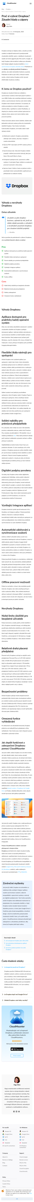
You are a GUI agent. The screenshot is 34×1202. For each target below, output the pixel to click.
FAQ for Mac (22, 1162)
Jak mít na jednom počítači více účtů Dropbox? (16, 948)
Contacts (4, 1165)
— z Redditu (11, 232)
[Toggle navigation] (31, 3)
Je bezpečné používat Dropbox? (14, 967)
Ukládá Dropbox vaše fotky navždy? (16, 1000)
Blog (3, 1162)
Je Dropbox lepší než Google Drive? (16, 994)
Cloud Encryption (24, 1168)
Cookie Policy (6, 1184)
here (30, 1193)
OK (17, 1199)
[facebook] (14, 1111)
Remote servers (23, 1160)
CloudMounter (11, 3)
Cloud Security (23, 1171)
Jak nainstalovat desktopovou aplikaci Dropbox (16, 944)
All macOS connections (8, 1145)
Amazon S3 (8, 1131)
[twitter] (19, 1111)
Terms (4, 1186)
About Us (5, 1157)
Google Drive (9, 866)
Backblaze (7, 869)
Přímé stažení (17, 1055)
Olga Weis (9, 26)
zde (15, 435)
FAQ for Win (22, 1165)
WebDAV (24, 872)
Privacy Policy (6, 1181)
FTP (19, 872)
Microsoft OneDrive (20, 866)
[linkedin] (16, 1111)
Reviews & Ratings (7, 1160)
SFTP (6, 1137)
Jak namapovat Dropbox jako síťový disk (17, 940)
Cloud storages (23, 1157)
